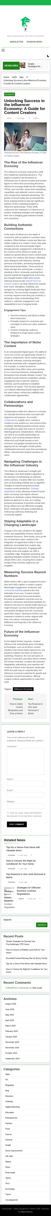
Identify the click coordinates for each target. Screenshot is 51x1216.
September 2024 (12, 1058)
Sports (8, 1178)
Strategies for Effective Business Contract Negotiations (29, 890)
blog (7, 1090)
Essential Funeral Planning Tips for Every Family (26, 958)
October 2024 (11, 1053)
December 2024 (12, 1042)
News (7, 1167)
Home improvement (13, 1151)
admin (9, 118)
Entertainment (11, 1118)
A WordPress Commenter (17, 988)
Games (8, 1134)
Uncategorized (11, 1200)
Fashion (8, 1123)
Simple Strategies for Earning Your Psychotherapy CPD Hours (35, 65)
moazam (11, 855)
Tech (7, 1183)
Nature (8, 1161)
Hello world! (37, 988)
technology (10, 1189)
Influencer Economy (23, 689)
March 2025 (10, 1026)
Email (10, 790)
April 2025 (9, 1020)
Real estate (10, 1172)
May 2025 (9, 1015)
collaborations (10, 420)
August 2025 (10, 1004)
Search (7, 919)
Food (7, 1129)
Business (9, 94)
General (8, 1140)
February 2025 (11, 1031)
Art (6, 1079)
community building (13, 590)
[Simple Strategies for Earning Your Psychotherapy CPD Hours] (22, 65)
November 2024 (12, 1047)
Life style (9, 1156)
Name (10, 779)
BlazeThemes (26, 1212)
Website (11, 801)
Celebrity (9, 1101)
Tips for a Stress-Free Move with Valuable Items (26, 963)
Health (8, 1145)
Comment (12, 746)
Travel (8, 1194)
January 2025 (11, 1037)
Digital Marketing (12, 1107)
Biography (9, 1085)
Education (9, 1112)
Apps (7, 1074)
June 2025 (9, 1009)
